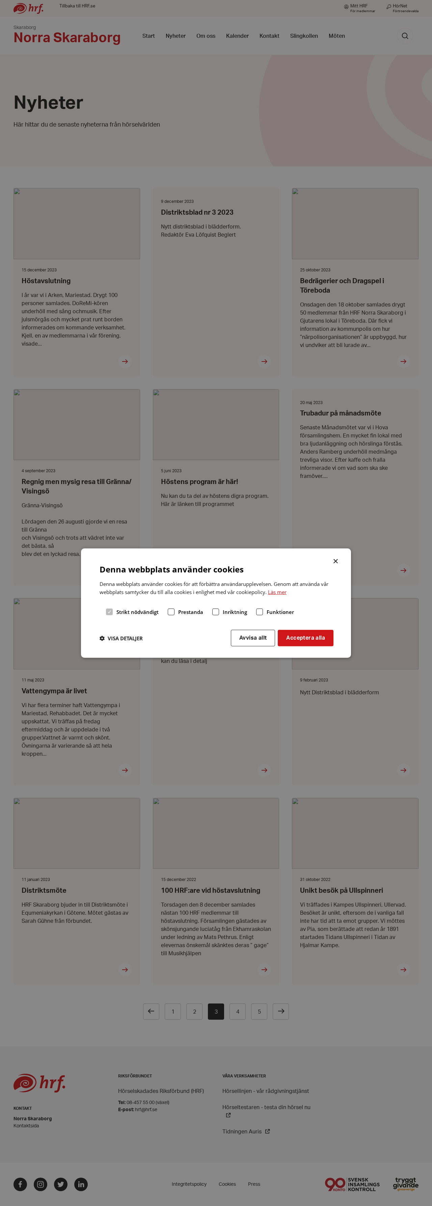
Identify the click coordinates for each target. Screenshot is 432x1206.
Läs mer (277, 592)
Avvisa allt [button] (253, 638)
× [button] (336, 560)
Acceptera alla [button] (305, 638)
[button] (121, 638)
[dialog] (216, 603)
